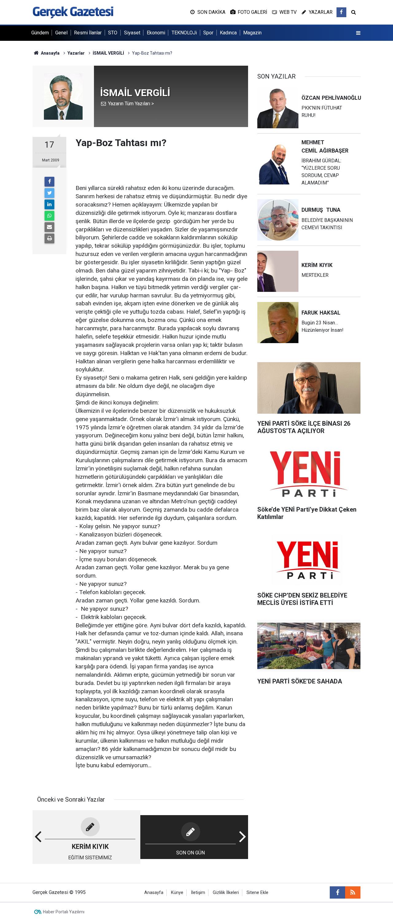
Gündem (40, 33)
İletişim (198, 892)
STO (112, 33)
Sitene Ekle (257, 892)
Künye (177, 892)
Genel (61, 33)
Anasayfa (153, 892)
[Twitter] (49, 193)
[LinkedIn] (49, 204)
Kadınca (228, 33)
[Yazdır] (49, 238)
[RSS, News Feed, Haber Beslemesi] (352, 892)
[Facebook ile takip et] (341, 12)
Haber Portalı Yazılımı (63, 911)
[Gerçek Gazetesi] (73, 12)
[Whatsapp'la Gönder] (49, 216)
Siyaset (132, 33)
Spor (208, 33)
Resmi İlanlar (88, 33)
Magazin (252, 33)
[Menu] (358, 33)
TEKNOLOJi (184, 33)
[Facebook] (49, 182)
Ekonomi (156, 33)
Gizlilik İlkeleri (226, 892)
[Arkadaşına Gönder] (49, 227)
